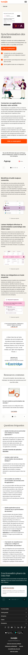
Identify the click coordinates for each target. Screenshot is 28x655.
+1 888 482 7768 (14, 326)
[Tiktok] (25, 627)
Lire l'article (14, 411)
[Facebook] (5, 627)
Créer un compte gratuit (9, 48)
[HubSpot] (4, 2)
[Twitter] (15, 627)
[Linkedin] (18, 627)
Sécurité (21, 646)
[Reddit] (21, 627)
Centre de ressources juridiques (14, 643)
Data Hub (5, 6)
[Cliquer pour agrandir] (14, 87)
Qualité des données (8, 588)
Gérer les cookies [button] (14, 651)
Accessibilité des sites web (14, 649)
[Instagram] (8, 627)
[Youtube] (11, 627)
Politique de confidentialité (11, 646)
